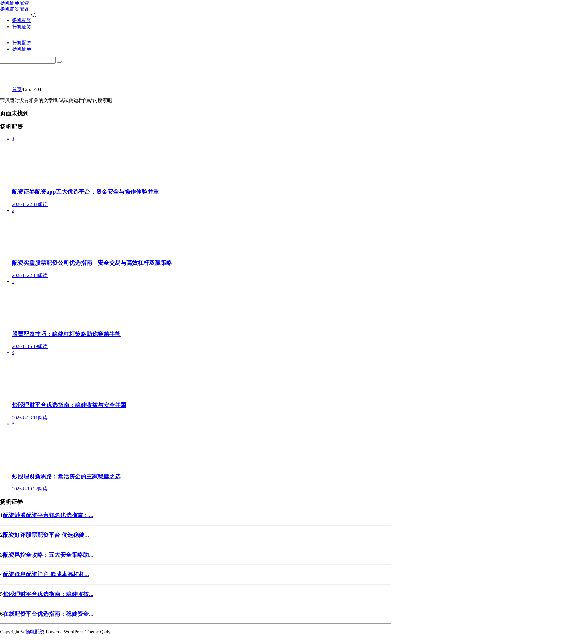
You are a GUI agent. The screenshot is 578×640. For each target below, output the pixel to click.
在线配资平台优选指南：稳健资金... (48, 613)
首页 (17, 89)
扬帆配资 (35, 631)
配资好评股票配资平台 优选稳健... (46, 535)
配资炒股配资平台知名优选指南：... (48, 515)
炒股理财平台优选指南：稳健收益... (48, 594)
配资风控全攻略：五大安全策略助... (48, 554)
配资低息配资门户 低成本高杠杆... (46, 574)
